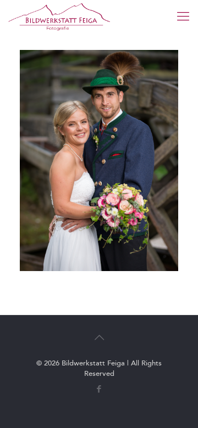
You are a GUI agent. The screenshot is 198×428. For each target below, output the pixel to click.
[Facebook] (99, 389)
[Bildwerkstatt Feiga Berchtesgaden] (59, 16)
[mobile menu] (183, 16)
